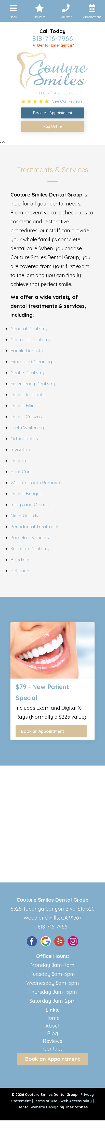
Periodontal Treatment (34, 527)
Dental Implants (27, 395)
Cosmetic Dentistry (30, 340)
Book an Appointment (42, 731)
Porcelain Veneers (29, 538)
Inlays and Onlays (29, 505)
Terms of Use (45, 1101)
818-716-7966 (52, 38)
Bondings (20, 560)
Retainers (20, 571)
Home (52, 1018)
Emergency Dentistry (32, 384)
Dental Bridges (26, 494)
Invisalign (20, 450)
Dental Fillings (25, 406)
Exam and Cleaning (31, 362)
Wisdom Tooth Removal (35, 483)
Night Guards (24, 516)
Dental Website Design (38, 1107)
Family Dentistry (27, 351)
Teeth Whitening (27, 428)
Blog (52, 1033)
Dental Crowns (26, 417)
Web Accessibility (76, 1101)
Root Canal (22, 472)
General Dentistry (28, 329)
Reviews (52, 1041)
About (52, 1025)
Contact (52, 1048)
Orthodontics (24, 439)
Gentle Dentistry (27, 373)
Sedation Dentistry (29, 549)
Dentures (20, 461)
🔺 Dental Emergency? (52, 45)
